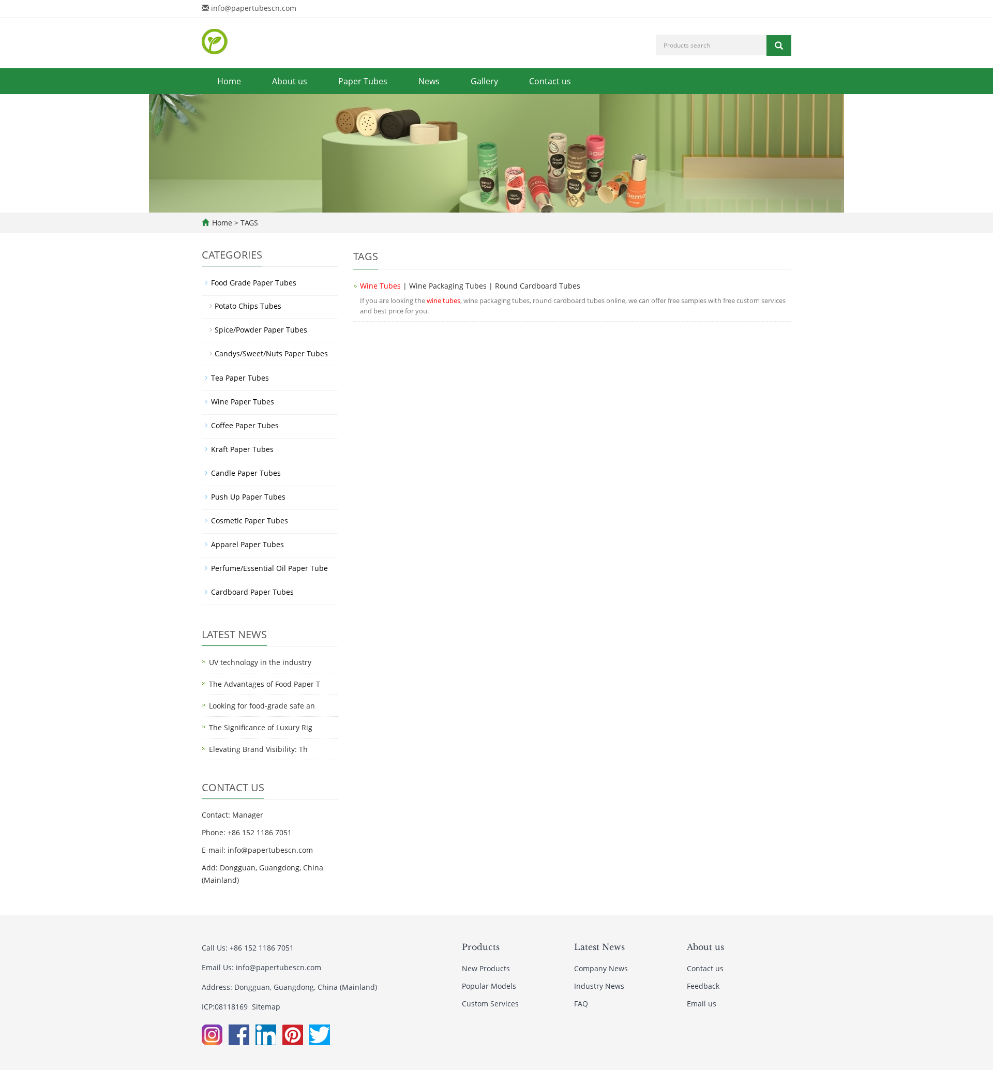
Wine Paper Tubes (242, 401)
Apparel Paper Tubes (247, 544)
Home (229, 81)
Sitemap (266, 1007)
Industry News (599, 986)
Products (481, 947)
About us (289, 81)
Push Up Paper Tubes (248, 497)
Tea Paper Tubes (240, 378)
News (429, 81)
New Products (486, 968)
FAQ (581, 1003)
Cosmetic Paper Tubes (249, 520)
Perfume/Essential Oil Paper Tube (269, 568)
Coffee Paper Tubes (245, 425)
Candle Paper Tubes (246, 473)
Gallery (484, 81)
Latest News (599, 947)
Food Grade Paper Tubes (253, 283)
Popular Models (489, 986)
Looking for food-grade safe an (262, 706)
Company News (601, 968)
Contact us (550, 81)
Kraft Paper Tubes (242, 449)
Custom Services (490, 1003)
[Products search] (778, 45)
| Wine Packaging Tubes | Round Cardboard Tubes (470, 286)
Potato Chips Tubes (248, 306)
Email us (701, 1003)
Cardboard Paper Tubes (252, 592)
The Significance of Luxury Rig (260, 727)
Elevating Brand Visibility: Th (258, 749)
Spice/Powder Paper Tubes (261, 330)
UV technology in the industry (260, 662)
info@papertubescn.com (253, 8)
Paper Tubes (362, 81)
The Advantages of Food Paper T (264, 684)
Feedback (703, 986)
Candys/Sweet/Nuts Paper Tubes (271, 353)
